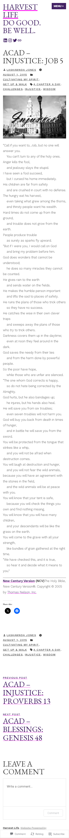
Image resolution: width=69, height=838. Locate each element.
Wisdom (49, 89)
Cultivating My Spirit (21, 79)
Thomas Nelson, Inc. (21, 592)
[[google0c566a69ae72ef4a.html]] (19, 40)
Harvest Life (20, 11)
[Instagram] (10, 40)
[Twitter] (15, 40)
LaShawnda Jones (21, 69)
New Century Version (19, 581)
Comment (53, 812)
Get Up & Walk (15, 84)
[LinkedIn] (5, 40)
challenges (13, 89)
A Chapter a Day (46, 84)
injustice (33, 89)
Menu (60, 6)
